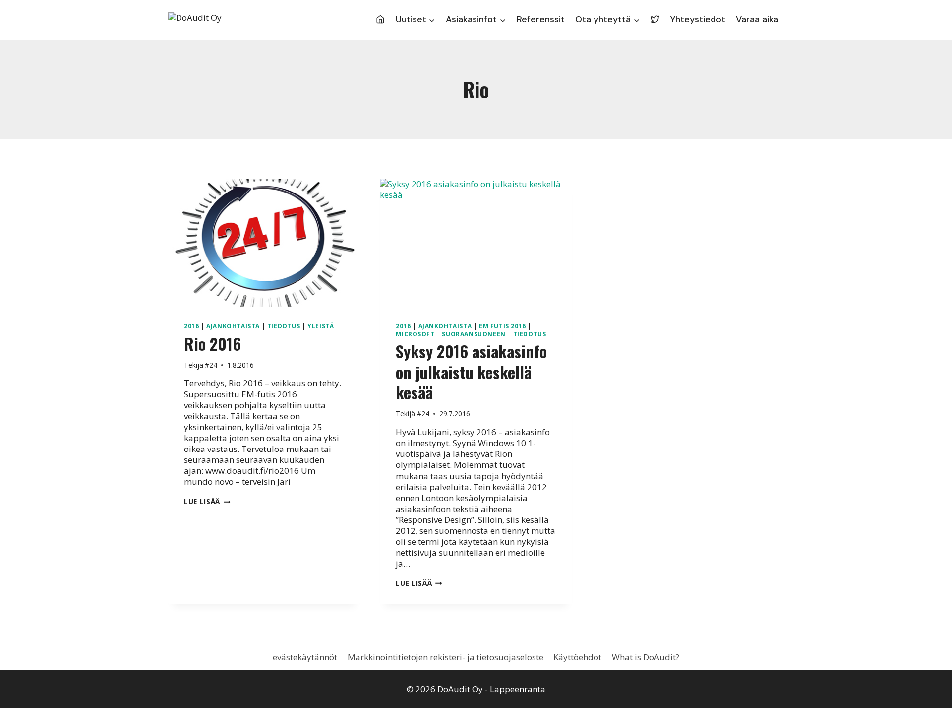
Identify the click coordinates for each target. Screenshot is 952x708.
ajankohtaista (233, 326)
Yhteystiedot (697, 19)
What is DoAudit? (645, 657)
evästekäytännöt (305, 657)
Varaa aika (757, 19)
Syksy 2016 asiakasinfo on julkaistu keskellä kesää (471, 371)
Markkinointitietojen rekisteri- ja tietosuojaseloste (445, 657)
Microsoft (415, 334)
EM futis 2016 (502, 326)
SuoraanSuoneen (473, 334)
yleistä (320, 326)
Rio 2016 (212, 343)
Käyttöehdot (577, 657)
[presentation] (264, 243)
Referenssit (541, 19)
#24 (211, 365)
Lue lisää (207, 501)
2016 (191, 326)
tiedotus (283, 326)
